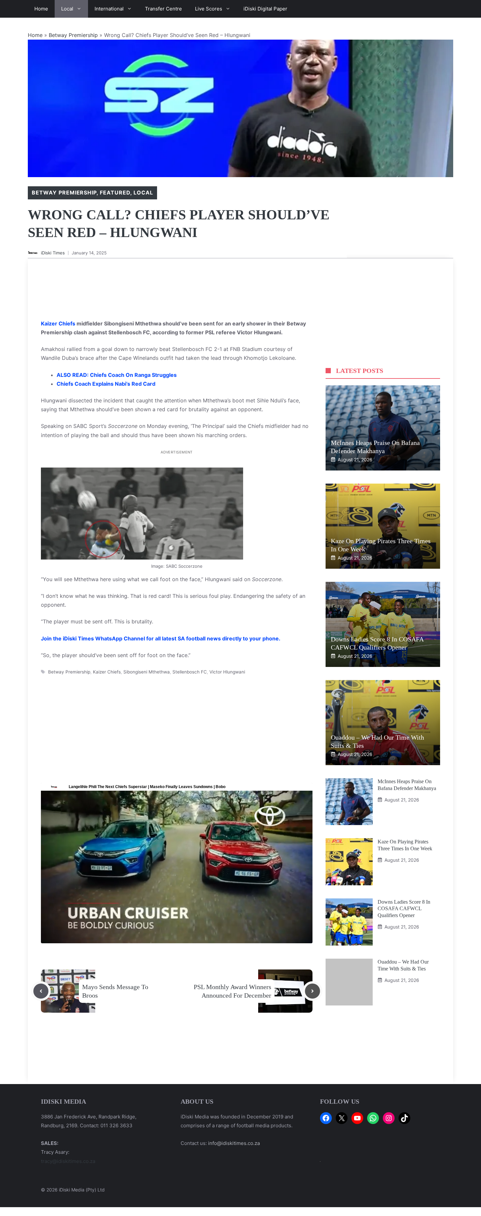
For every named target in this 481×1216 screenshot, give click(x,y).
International (109, 9)
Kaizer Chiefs (59, 323)
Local (67, 9)
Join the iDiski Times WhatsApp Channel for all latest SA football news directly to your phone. (160, 638)
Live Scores (208, 9)
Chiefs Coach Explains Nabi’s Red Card (106, 383)
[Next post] (312, 991)
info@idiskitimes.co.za (234, 1143)
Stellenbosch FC (189, 671)
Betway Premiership (73, 35)
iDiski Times (53, 252)
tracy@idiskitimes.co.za (68, 1161)
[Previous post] (41, 991)
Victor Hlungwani (227, 671)
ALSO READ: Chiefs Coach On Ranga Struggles (117, 375)
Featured (115, 192)
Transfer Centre (163, 9)
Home (41, 9)
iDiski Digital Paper (265, 9)
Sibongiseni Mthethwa (146, 671)
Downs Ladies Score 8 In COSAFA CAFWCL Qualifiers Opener (404, 908)
